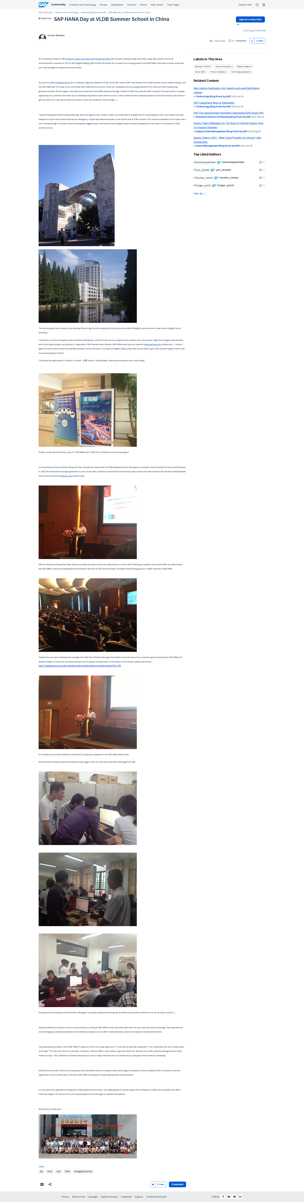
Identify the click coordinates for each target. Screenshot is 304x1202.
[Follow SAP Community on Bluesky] (229, 1196)
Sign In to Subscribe (250, 19)
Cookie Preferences (156, 1197)
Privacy (65, 1197)
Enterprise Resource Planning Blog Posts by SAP (223, 117)
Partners (131, 4)
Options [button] (237, 24)
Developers (117, 4)
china (49, 1171)
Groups (103, 4)
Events (143, 4)
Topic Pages (173, 4)
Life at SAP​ (199, 72)
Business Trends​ (202, 66)
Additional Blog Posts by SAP (93, 13)
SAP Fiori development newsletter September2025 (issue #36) (228, 113)
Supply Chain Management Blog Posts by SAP (221, 131)
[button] (252, 41)
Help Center (157, 4)
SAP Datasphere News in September (214, 102)
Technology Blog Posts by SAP (213, 96)
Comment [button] (177, 1184)
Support (139, 1197)
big (41, 1171)
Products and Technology (83, 4)
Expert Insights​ (243, 66)
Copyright (93, 1197)
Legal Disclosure (109, 1197)
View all (198, 193)
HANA (67, 1171)
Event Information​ (223, 66)
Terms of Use (78, 1197)
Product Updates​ (217, 72)
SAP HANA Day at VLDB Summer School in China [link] (129, 13)
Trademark (126, 1197)
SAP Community (46, 13)
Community (58, 4)
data (59, 1171)
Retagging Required (83, 1171)
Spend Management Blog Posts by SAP (218, 145)
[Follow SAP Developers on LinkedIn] (240, 1196)
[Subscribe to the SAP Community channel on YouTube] (234, 1196)
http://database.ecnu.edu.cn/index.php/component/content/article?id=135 (80, 665)
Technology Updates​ (240, 72)
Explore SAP (245, 4)
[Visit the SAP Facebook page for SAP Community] (223, 1196)
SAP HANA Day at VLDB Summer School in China (111, 19)
